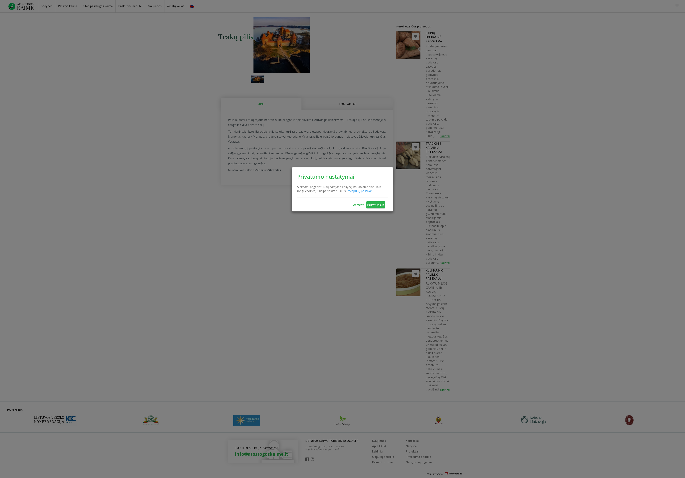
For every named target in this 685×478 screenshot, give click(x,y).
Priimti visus (375, 205)
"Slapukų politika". (360, 191)
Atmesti (358, 205)
